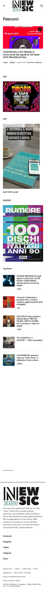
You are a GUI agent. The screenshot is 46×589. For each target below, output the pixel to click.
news (5, 62)
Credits (17, 569)
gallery (19, 363)
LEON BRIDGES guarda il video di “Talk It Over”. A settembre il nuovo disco (27, 357)
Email (5, 558)
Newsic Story (7, 569)
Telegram (7, 553)
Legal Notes (7, 573)
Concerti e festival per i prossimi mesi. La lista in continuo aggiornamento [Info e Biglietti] (30, 301)
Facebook (7, 536)
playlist (12, 62)
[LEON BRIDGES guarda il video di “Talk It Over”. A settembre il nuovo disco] (9, 360)
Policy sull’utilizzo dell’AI (11, 581)
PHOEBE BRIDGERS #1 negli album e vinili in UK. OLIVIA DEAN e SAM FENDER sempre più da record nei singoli (29, 281)
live (18, 308)
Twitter (6, 547)
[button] (4, 6)
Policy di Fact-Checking (21, 573)
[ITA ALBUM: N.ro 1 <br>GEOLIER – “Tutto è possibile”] (9, 342)
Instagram (7, 541)
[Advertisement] (23, 394)
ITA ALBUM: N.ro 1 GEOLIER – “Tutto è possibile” (30, 339)
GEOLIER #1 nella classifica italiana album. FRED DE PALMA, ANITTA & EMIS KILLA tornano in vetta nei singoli (28, 321)
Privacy (35, 569)
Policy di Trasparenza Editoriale (14, 577)
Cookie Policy (26, 569)
